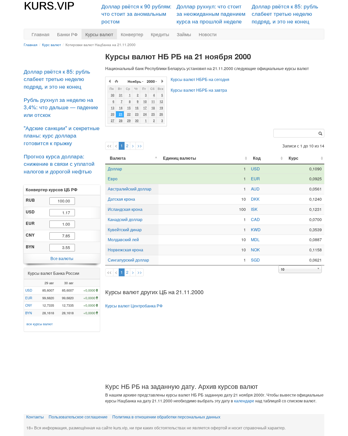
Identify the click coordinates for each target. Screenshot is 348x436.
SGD (255, 260)
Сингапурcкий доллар (128, 260)
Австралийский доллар (129, 189)
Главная (40, 34)
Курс (293, 158)
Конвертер (132, 34)
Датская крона (121, 199)
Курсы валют (99, 34)
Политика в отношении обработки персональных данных (166, 417)
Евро (112, 179)
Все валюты (61, 258)
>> (139, 145)
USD (28, 290)
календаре (244, 401)
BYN (28, 312)
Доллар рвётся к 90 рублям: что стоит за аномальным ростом (136, 13)
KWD (256, 230)
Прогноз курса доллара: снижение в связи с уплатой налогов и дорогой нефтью (59, 163)
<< (109, 145)
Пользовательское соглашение (78, 417)
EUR (28, 297)
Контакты (35, 417)
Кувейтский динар (125, 230)
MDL (255, 239)
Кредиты (160, 34)
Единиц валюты (179, 158)
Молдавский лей (123, 239)
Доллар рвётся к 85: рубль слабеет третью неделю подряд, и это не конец (285, 13)
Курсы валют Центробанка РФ (134, 306)
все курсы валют (39, 323)
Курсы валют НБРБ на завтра (199, 90)
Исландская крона (125, 209)
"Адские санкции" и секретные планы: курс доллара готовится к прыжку (62, 135)
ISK (254, 209)
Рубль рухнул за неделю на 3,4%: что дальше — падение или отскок (61, 107)
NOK (255, 250)
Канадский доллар (125, 219)
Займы (184, 34)
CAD (255, 219)
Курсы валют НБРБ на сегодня (200, 79)
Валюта (118, 158)
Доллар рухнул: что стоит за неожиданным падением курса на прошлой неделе (211, 13)
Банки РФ (67, 34)
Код (257, 158)
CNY (28, 305)
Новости (208, 34)
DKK (255, 199)
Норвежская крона (125, 250)
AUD (255, 189)
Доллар (115, 169)
